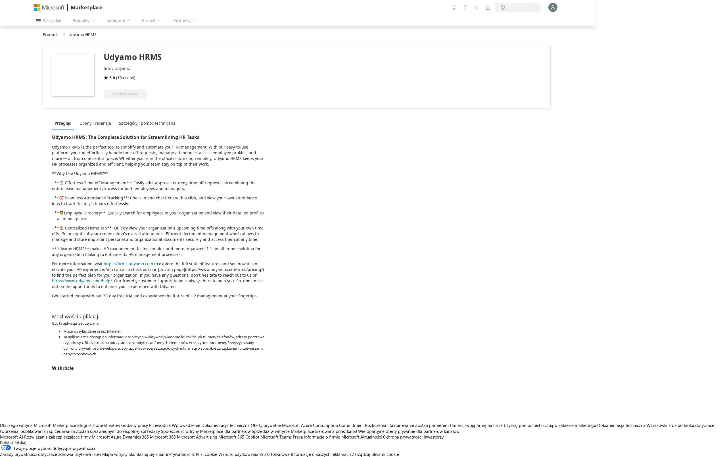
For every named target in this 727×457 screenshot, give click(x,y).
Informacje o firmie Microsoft (331, 437)
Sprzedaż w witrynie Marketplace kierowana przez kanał (304, 431)
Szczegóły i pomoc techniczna (147, 123)
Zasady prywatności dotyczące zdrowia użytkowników (50, 454)
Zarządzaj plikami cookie (375, 454)
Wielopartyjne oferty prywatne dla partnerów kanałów (408, 431)
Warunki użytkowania (238, 454)
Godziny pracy (134, 425)
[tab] (64, 123)
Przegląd (63, 123)
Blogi (82, 425)
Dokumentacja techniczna (225, 425)
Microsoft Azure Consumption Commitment (323, 425)
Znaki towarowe (275, 454)
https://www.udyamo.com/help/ (82, 280)
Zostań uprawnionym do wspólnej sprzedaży (118, 431)
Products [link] (51, 34)
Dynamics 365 (136, 437)
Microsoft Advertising (197, 437)
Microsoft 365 (163, 437)
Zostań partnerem (432, 425)
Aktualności (371, 437)
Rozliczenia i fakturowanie (389, 425)
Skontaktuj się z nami (148, 454)
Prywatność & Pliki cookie (193, 454)
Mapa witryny (115, 454)
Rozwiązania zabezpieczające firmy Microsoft (67, 437)
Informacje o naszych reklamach (321, 454)
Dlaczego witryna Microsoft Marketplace (38, 425)
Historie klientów (104, 425)
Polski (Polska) (13, 442)
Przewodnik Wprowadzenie (174, 425)
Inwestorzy (434, 437)
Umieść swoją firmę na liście (476, 425)
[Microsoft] (49, 7)
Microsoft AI (11, 437)
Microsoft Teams (276, 437)
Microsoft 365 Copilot (238, 437)
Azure (116, 437)
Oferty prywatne (266, 425)
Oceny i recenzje (95, 123)
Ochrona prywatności (403, 437)
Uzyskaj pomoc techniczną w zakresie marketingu (550, 425)
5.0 (112, 77)
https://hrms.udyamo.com (128, 263)
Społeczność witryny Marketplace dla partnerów (206, 431)
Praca (298, 437)
